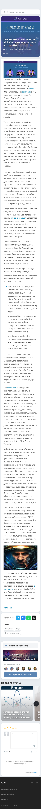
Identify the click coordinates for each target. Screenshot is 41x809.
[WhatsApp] (28, 618)
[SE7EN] (3, 782)
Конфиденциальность (9, 789)
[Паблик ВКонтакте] (6, 646)
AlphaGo (32, 88)
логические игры (13, 633)
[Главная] (5, 11)
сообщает (11, 387)
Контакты (4, 799)
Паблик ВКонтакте (18, 645)
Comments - (31, 772)
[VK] (23, 618)
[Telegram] (18, 618)
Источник (8, 608)
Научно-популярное (16, 12)
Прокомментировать (25, 49)
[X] (34, 618)
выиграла (26, 92)
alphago (10, 629)
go (19, 629)
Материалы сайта (7, 794)
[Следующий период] (36, 704)
